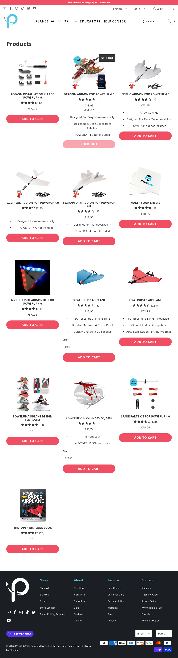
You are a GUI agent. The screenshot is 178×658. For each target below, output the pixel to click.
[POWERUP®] (10, 21)
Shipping (146, 587)
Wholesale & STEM (151, 607)
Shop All (44, 587)
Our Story (79, 587)
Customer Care (116, 594)
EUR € (137, 8)
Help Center (114, 587)
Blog (76, 607)
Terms (111, 614)
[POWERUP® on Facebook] (10, 8)
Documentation (116, 600)
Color (65, 339)
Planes (43, 600)
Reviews (78, 614)
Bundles (44, 594)
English (118, 8)
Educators (146, 614)
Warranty (113, 607)
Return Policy (148, 600)
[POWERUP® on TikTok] (22, 8)
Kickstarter (80, 594)
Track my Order (150, 594)
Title (65, 451)
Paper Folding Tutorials (52, 614)
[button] (64, 21)
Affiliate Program (150, 620)
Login (160, 8)
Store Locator (47, 607)
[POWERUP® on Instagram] (16, 8)
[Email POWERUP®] (4, 8)
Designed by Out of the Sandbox (48, 645)
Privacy (112, 620)
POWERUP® (22, 645)
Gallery (78, 620)
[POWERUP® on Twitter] (28, 8)
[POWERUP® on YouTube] (34, 8)
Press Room (80, 600)
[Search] (169, 21)
